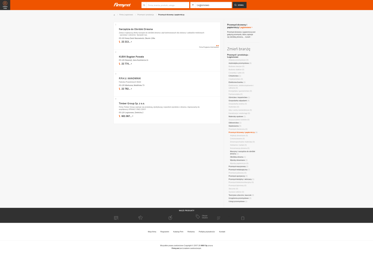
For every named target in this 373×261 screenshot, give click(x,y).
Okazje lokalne (205, 217)
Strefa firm (5, 7)
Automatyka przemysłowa (239, 63)
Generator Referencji (174, 217)
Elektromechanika (236, 82)
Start (114, 15)
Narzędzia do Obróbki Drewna (136, 29)
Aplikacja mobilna (249, 217)
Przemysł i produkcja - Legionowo (238, 56)
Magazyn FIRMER (226, 217)
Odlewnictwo (234, 123)
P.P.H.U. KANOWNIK (130, 78)
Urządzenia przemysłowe (239, 198)
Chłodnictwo (234, 76)
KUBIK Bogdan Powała (131, 56)
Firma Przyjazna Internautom (146, 217)
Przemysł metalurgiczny (238, 170)
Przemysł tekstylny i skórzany (240, 179)
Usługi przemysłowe (237, 201)
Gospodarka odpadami (238, 101)
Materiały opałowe (236, 116)
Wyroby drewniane (237, 160)
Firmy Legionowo (126, 15)
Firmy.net (122, 5)
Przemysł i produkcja (145, 15)
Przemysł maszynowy (237, 166)
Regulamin (164, 232)
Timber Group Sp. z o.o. (132, 103)
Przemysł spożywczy (237, 176)
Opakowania (234, 126)
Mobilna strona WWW (122, 217)
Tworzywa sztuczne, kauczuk (240, 195)
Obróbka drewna (236, 157)
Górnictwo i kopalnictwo (238, 97)
